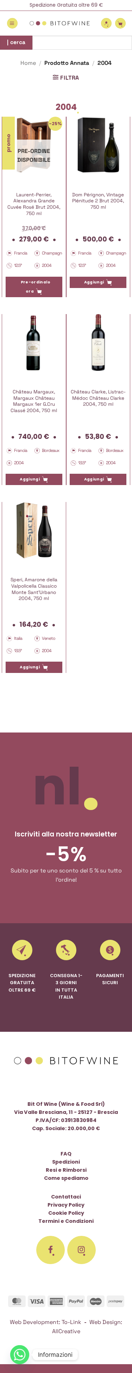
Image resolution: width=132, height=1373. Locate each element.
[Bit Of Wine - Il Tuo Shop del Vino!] (60, 23)
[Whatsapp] (19, 1354)
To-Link (71, 1322)
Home (28, 63)
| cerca (16, 42)
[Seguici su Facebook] (50, 1250)
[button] (12, 23)
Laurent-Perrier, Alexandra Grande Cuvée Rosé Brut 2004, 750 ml (33, 204)
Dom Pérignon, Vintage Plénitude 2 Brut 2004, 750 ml (98, 201)
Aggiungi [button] (94, 282)
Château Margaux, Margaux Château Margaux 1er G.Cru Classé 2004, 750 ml (34, 401)
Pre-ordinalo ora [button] (36, 287)
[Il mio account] (106, 23)
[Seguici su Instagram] (81, 1250)
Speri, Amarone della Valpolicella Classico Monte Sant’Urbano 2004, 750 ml (34, 589)
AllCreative (66, 1331)
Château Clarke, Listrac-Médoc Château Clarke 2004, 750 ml (98, 398)
